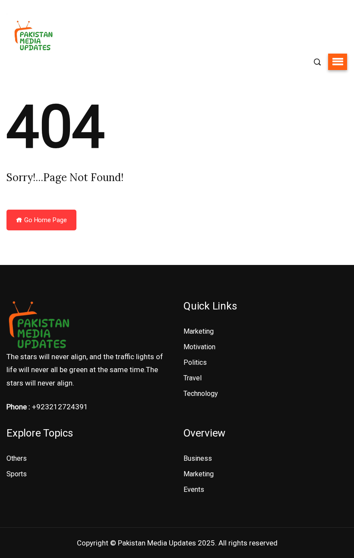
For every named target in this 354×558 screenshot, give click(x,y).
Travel (192, 378)
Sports (16, 474)
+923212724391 (60, 406)
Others (16, 458)
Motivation (199, 347)
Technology (200, 393)
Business (197, 458)
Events (193, 489)
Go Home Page (44, 220)
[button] (337, 62)
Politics (195, 362)
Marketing (198, 331)
